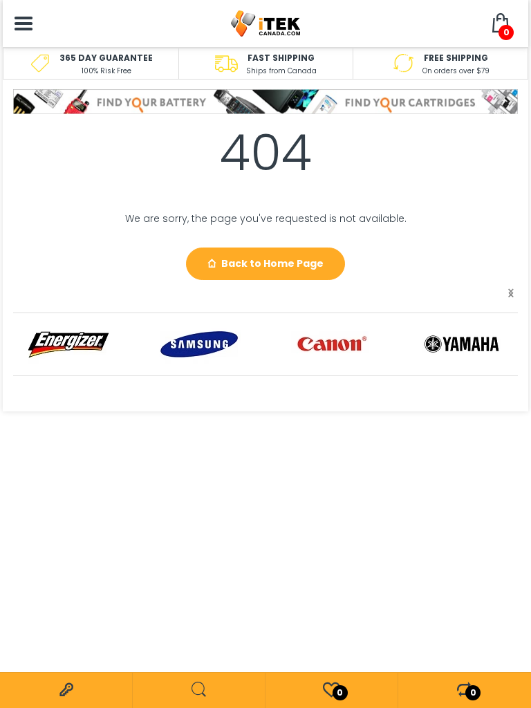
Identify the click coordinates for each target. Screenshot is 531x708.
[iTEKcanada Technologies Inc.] (265, 23)
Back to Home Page (272, 263)
